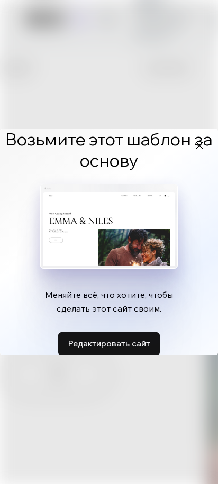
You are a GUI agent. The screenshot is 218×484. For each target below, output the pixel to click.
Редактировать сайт (109, 343)
